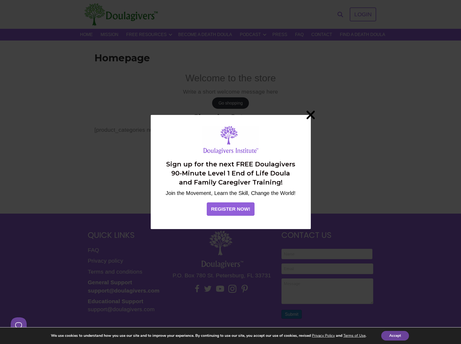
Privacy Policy (323, 335)
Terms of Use (354, 335)
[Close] (310, 115)
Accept (395, 335)
